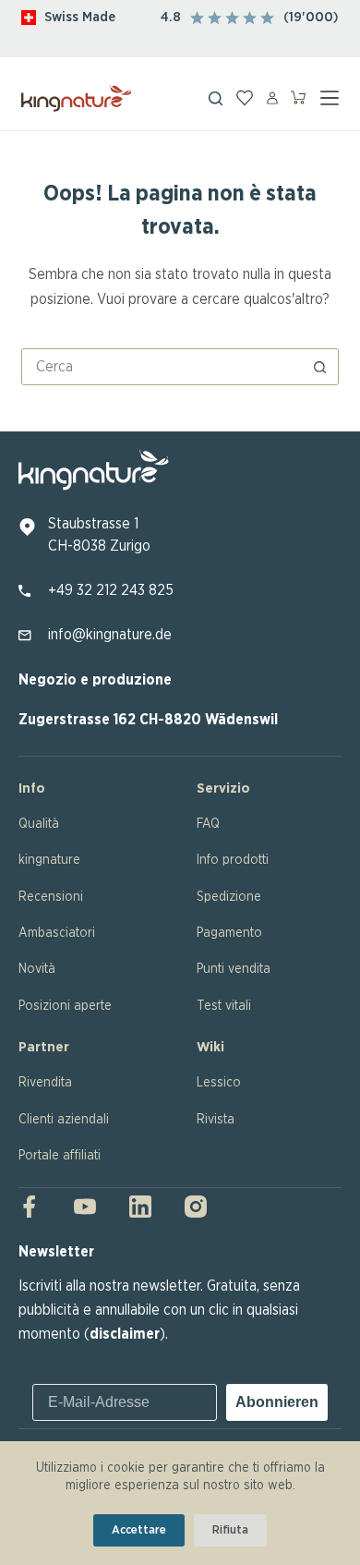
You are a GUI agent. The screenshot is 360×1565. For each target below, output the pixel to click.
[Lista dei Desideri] (244, 98)
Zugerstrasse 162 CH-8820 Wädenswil (148, 719)
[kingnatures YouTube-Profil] (85, 1206)
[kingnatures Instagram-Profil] (190, 1206)
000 (319, 17)
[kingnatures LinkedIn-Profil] (140, 1206)
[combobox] (162, 366)
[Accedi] (272, 98)
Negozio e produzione (95, 680)
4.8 (171, 17)
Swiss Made (79, 17)
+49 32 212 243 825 (111, 590)
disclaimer (125, 1334)
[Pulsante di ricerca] (320, 366)
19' (297, 17)
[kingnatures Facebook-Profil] (35, 1206)
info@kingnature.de (110, 634)
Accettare (139, 1530)
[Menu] (329, 98)
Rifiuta (230, 1530)
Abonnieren (276, 1402)
